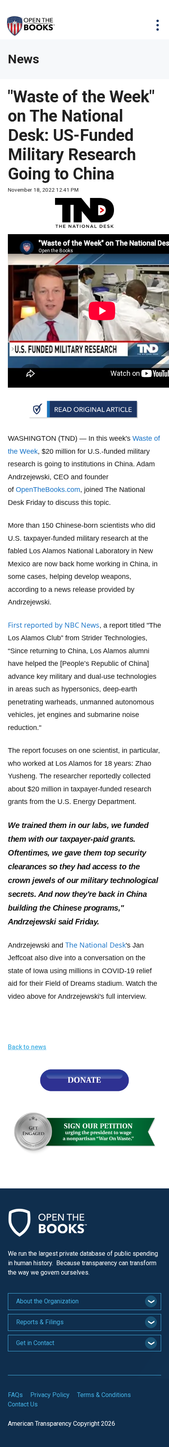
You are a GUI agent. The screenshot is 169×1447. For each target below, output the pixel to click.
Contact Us (23, 1404)
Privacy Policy (50, 1395)
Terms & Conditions (104, 1395)
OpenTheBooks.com (48, 489)
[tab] (84, 1302)
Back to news (27, 1047)
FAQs (15, 1395)
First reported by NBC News (53, 625)
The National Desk (95, 945)
